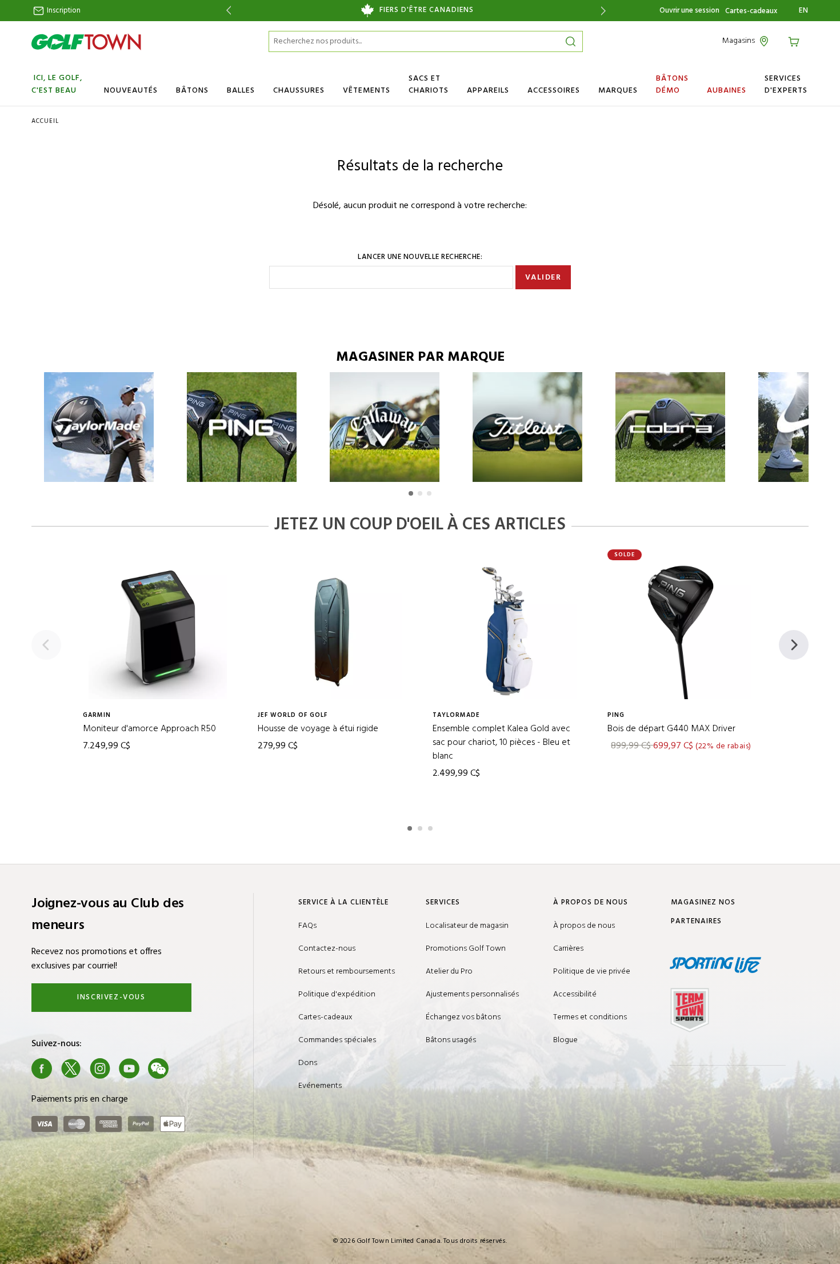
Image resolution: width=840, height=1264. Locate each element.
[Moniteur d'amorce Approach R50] (158, 630)
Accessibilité (575, 994)
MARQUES (618, 90)
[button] (411, 493)
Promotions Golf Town (466, 948)
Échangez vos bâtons (463, 1017)
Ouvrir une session (689, 11)
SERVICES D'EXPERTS (786, 84)
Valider (543, 277)
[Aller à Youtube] (129, 1068)
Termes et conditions (590, 1017)
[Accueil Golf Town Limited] (86, 41)
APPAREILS (488, 90)
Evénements (320, 1085)
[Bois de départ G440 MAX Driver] (682, 630)
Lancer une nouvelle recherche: (420, 257)
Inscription (63, 11)
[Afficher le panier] (795, 41)
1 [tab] (410, 826)
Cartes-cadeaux (751, 11)
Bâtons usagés (451, 1040)
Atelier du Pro (449, 971)
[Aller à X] (71, 1068)
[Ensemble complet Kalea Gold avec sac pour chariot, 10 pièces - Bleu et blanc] (507, 630)
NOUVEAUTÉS (131, 90)
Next (605, 10)
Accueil (45, 121)
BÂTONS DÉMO (672, 84)
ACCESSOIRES (553, 90)
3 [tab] (431, 826)
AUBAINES (726, 90)
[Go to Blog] (187, 1068)
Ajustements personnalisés (472, 994)
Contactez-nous (326, 948)
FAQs (307, 925)
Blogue (565, 1040)
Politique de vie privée (591, 971)
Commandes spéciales (337, 1040)
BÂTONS (192, 90)
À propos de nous (584, 925)
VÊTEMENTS (366, 90)
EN (804, 11)
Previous (226, 10)
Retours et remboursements (346, 971)
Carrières (568, 948)
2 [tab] (421, 826)
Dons (307, 1063)
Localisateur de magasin (467, 925)
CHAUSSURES (299, 90)
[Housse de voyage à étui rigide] (332, 630)
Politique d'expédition (336, 994)
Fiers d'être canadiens (426, 10)
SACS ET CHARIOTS (429, 84)
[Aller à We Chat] (158, 1068)
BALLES (241, 90)
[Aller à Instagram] (100, 1068)
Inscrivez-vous (111, 997)
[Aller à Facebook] (41, 1068)
